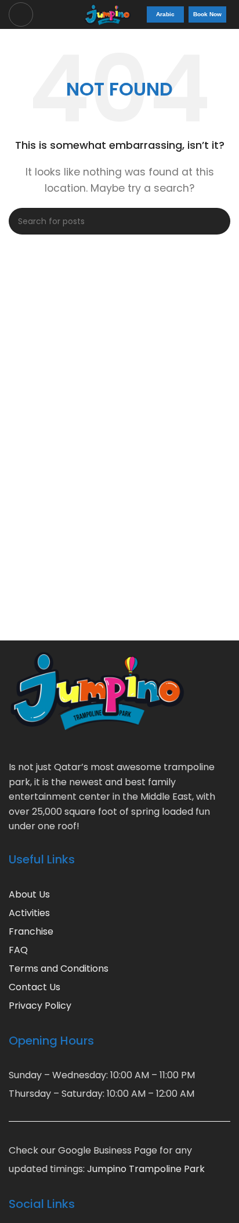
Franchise (31, 931)
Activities (29, 913)
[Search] (217, 221)
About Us (29, 894)
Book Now (207, 14)
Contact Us (34, 987)
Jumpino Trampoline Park (146, 1169)
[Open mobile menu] (21, 14)
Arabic (165, 14)
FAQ (18, 950)
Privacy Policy (40, 1005)
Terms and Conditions (58, 968)
